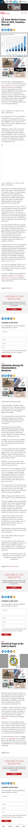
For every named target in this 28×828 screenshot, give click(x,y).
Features (10, 826)
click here (4, 718)
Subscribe (14, 309)
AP (8, 566)
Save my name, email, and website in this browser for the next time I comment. (13, 351)
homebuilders (12, 566)
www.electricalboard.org (12, 738)
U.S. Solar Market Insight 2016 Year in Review (12, 276)
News (3, 826)
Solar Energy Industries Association (13, 84)
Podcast (17, 826)
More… (24, 826)
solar (9, 288)
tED (11, 288)
